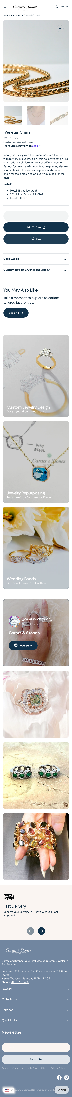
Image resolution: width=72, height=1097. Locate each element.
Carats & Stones (22, 1090)
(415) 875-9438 (20, 982)
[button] (5, 6)
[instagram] (66, 1077)
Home (6, 15)
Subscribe (36, 1059)
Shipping (7, 142)
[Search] (57, 6)
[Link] (36, 376)
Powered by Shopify (45, 1090)
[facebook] (59, 1077)
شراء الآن (36, 239)
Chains (17, 15)
